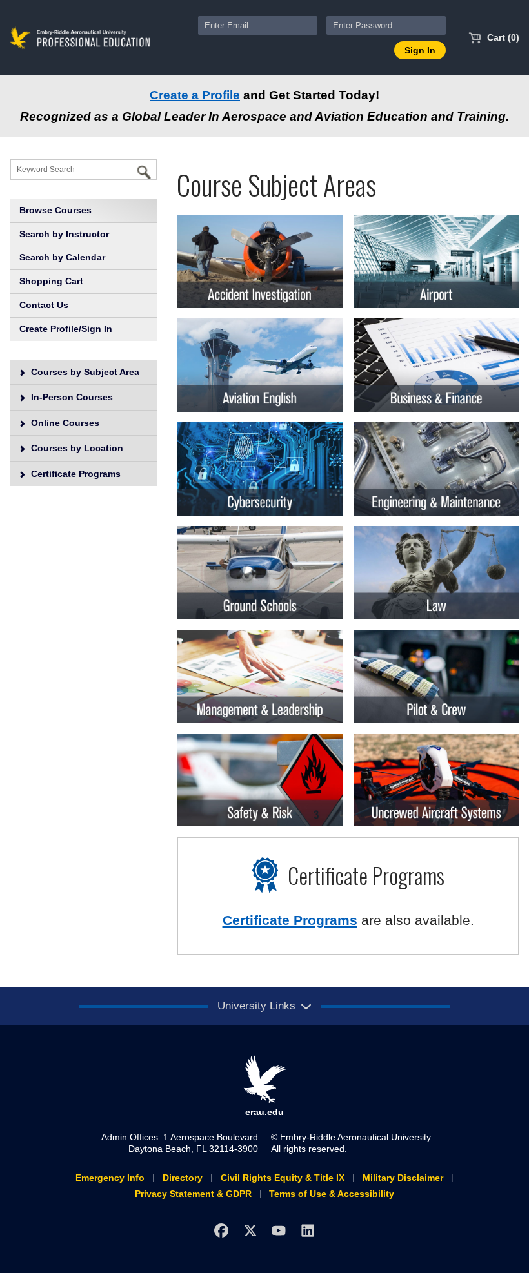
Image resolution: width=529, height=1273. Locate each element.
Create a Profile (195, 95)
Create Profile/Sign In (65, 329)
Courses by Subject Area (83, 372)
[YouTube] (279, 1230)
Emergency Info (110, 1177)
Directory (183, 1177)
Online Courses (63, 423)
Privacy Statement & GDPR (193, 1194)
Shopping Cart (51, 281)
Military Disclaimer (403, 1177)
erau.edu (264, 1112)
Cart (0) (501, 37)
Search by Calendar (62, 257)
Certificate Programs (74, 474)
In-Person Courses (70, 397)
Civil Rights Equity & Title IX (282, 1177)
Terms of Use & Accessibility (331, 1194)
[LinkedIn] (308, 1230)
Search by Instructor (64, 234)
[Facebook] (221, 1230)
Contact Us (43, 305)
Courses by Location (75, 448)
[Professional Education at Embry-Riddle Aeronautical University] (80, 37)
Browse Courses (55, 210)
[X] (250, 1230)
